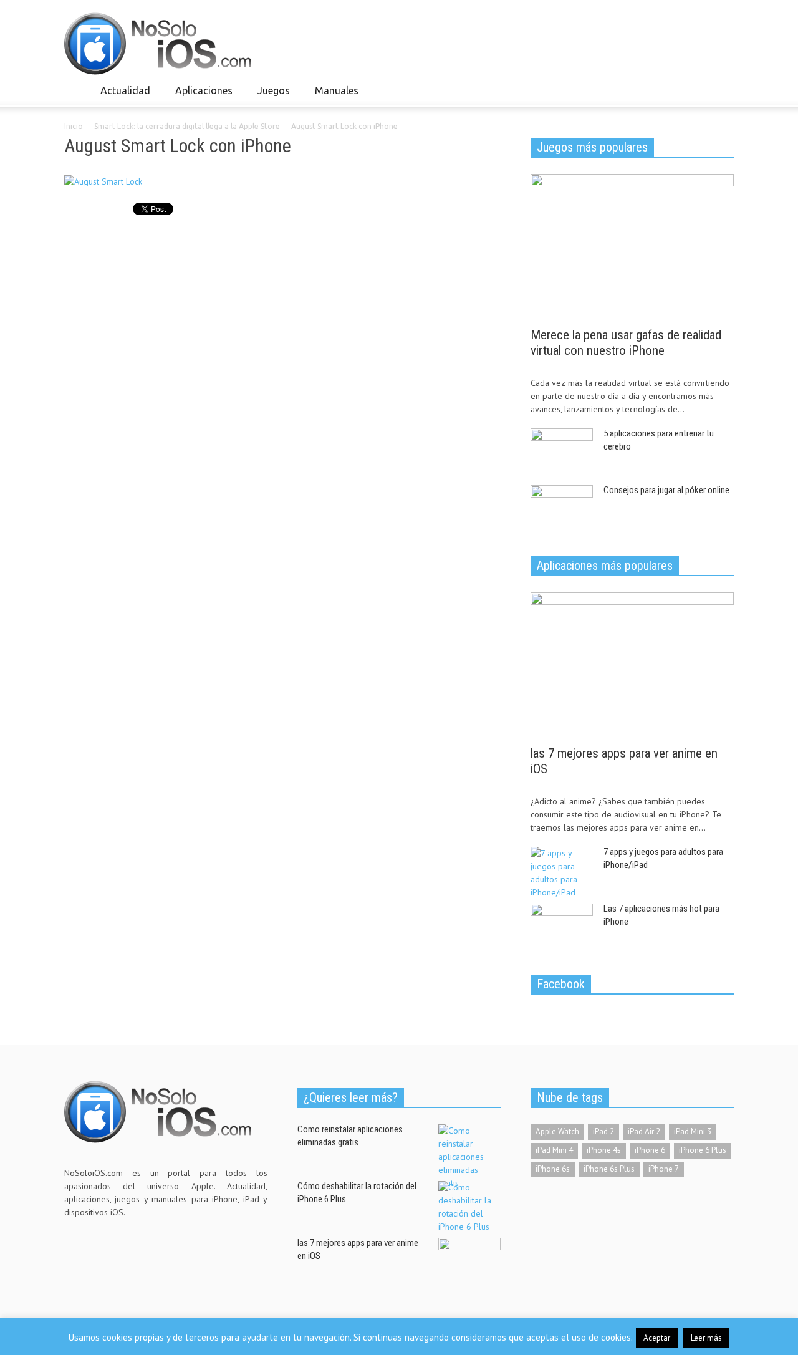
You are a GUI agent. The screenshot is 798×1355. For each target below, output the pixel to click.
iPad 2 (603, 1131)
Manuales (333, 96)
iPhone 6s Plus (609, 1169)
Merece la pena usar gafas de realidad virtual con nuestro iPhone (626, 342)
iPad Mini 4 (554, 1150)
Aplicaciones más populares (605, 565)
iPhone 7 (663, 1169)
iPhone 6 (650, 1150)
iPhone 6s (553, 1169)
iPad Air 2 (644, 1131)
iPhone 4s (604, 1150)
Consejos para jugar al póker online (666, 490)
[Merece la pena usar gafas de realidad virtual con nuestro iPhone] (632, 246)
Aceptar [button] (656, 1338)
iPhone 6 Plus (702, 1150)
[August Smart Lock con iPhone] (103, 184)
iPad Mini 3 (692, 1131)
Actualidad (122, 96)
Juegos (270, 96)
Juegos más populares (592, 147)
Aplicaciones (200, 96)
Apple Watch (557, 1131)
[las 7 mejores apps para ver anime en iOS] (632, 664)
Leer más (706, 1338)
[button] (721, 90)
